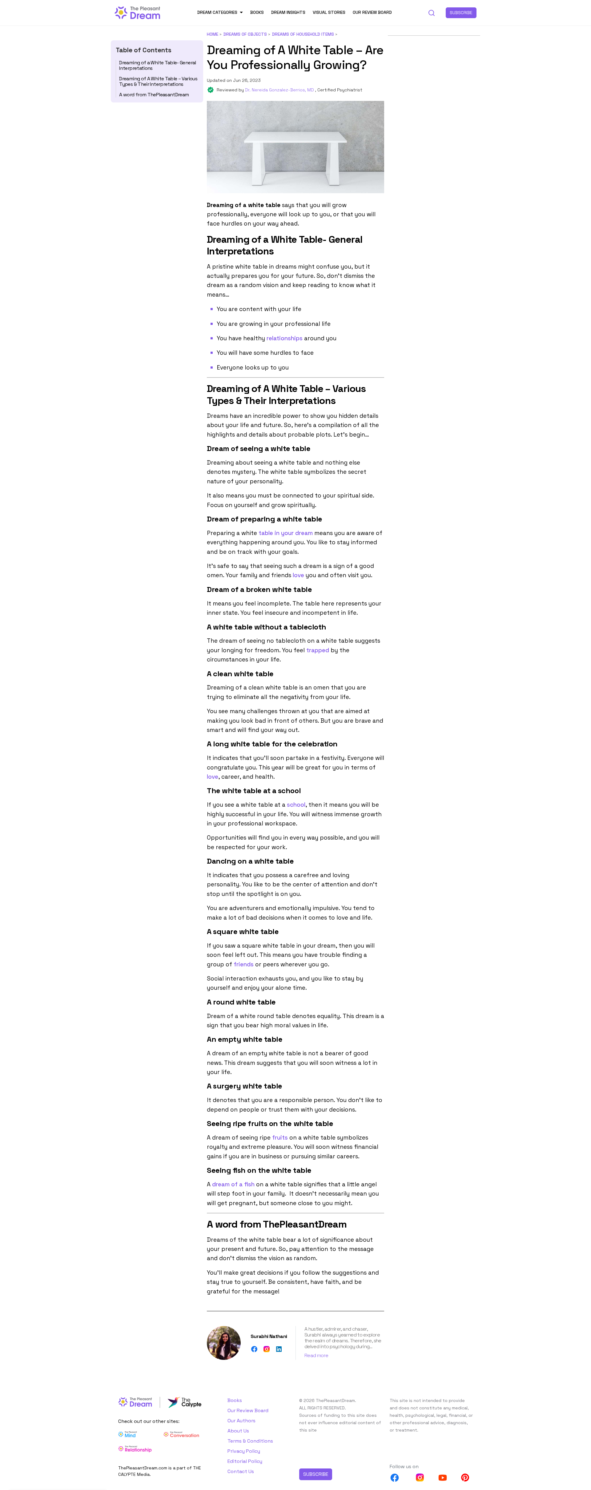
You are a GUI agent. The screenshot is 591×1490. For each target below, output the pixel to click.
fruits (280, 1137)
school (296, 805)
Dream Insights (288, 12)
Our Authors (241, 1420)
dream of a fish (233, 1184)
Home (212, 34)
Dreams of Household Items (303, 34)
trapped (317, 650)
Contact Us (240, 1471)
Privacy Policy (243, 1451)
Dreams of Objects (245, 34)
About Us (238, 1431)
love (298, 575)
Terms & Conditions (250, 1441)
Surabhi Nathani (269, 1336)
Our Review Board (372, 12)
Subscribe (461, 12)
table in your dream (286, 533)
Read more (316, 1355)
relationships (285, 338)
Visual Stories (329, 12)
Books (257, 12)
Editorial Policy (244, 1461)
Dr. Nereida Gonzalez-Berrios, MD (280, 90)
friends (244, 964)
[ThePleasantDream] (138, 12)
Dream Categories (217, 12)
